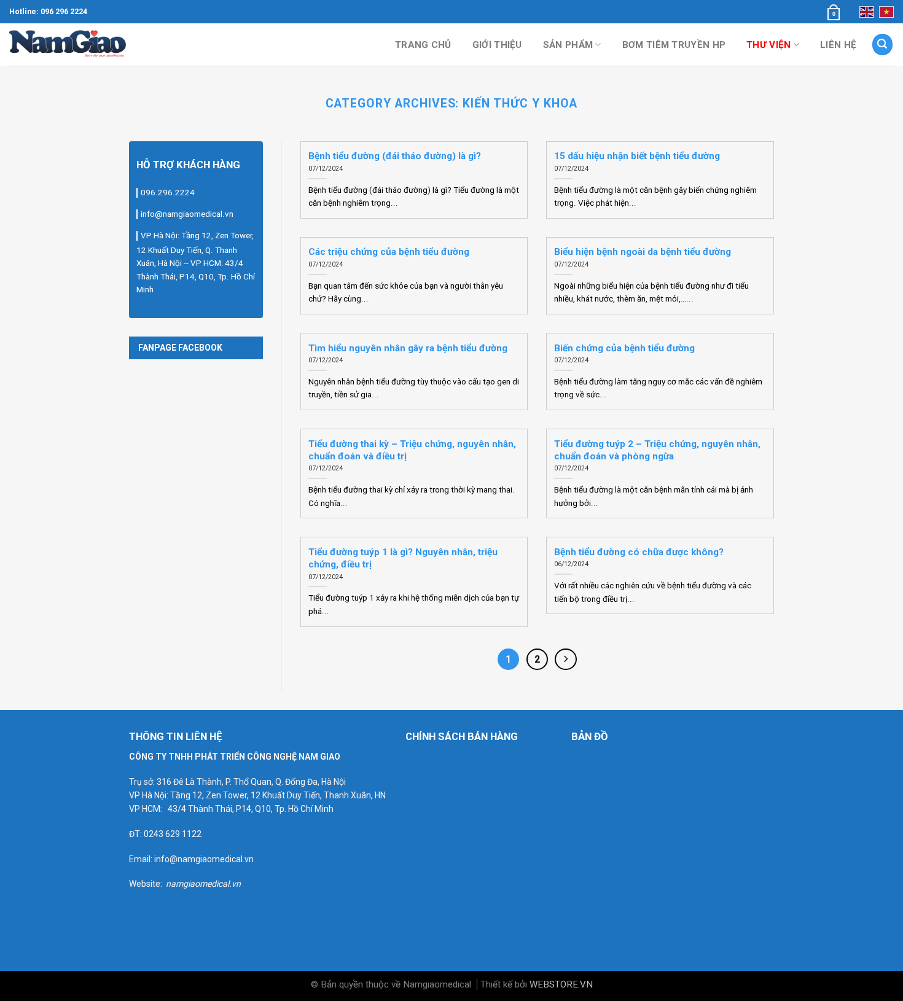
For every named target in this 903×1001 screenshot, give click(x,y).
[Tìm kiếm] (882, 44)
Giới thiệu (497, 44)
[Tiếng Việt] (886, 12)
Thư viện (768, 44)
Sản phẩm (568, 44)
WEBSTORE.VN (561, 984)
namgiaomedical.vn (203, 884)
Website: (147, 884)
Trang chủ (423, 44)
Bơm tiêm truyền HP (673, 44)
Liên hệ (838, 44)
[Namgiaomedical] (70, 44)
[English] (866, 12)
